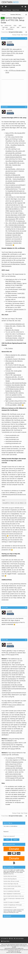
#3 (25, 607)
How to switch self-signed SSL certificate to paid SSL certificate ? (13, 672)
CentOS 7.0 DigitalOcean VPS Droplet (13, 904)
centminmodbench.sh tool (10, 907)
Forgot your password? (9, 836)
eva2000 (9, 42)
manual (12, 748)
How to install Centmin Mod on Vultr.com (14, 896)
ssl (3, 29)
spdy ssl (24, 27)
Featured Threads (6, 10)
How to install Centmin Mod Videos (12, 886)
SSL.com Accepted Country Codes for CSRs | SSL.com (15, 367)
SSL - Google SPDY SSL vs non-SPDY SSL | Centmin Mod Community (15, 165)
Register (15, 839)
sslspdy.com (21, 221)
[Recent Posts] (5, 6)
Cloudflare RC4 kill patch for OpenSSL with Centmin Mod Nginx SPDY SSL (15, 193)
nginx (20, 25)
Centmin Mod (7, 869)
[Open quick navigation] (26, 14)
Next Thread (24, 34)
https (15, 25)
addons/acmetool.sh (8, 742)
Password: (6, 831)
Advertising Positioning (10, 948)
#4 (25, 639)
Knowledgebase (10, 373)
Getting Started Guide (9, 888)
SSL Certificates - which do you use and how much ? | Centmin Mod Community (14, 171)
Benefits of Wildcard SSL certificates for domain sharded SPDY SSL (14, 177)
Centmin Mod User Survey (10, 876)
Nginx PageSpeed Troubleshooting (12, 893)
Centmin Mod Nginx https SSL (11, 883)
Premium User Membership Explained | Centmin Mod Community (14, 235)
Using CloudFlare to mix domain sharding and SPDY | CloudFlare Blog (15, 181)
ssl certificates (9, 29)
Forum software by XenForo (7, 949)
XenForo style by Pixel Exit (21, 949)
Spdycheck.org (9, 279)
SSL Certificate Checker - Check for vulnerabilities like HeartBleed (14, 338)
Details (14, 947)
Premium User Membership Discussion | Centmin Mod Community (13, 243)
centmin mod (8, 25)
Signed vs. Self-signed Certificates (15, 383)
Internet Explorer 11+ (20, 309)
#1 (25, 38)
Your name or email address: (11, 826)
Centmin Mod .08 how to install (11, 881)
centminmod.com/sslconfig (10, 622)
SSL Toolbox (9, 348)
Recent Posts (16, 10)
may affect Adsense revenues (14, 161)
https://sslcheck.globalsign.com (15, 324)
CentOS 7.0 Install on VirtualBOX (11, 902)
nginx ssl (12, 27)
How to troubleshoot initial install (12, 891)
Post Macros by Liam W (14, 951)
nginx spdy (5, 27)
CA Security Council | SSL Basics (15, 359)
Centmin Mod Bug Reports (10, 878)
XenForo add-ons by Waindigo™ (14, 952)
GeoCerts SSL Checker (12, 330)
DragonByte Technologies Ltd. (20, 945)
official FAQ (10, 873)
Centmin (10, 2)
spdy (18, 27)
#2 (25, 107)
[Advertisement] (13, 90)
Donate (14, 848)
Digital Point (20, 948)
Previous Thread (16, 34)
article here (5, 599)
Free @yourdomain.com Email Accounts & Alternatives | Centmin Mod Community (14, 264)
